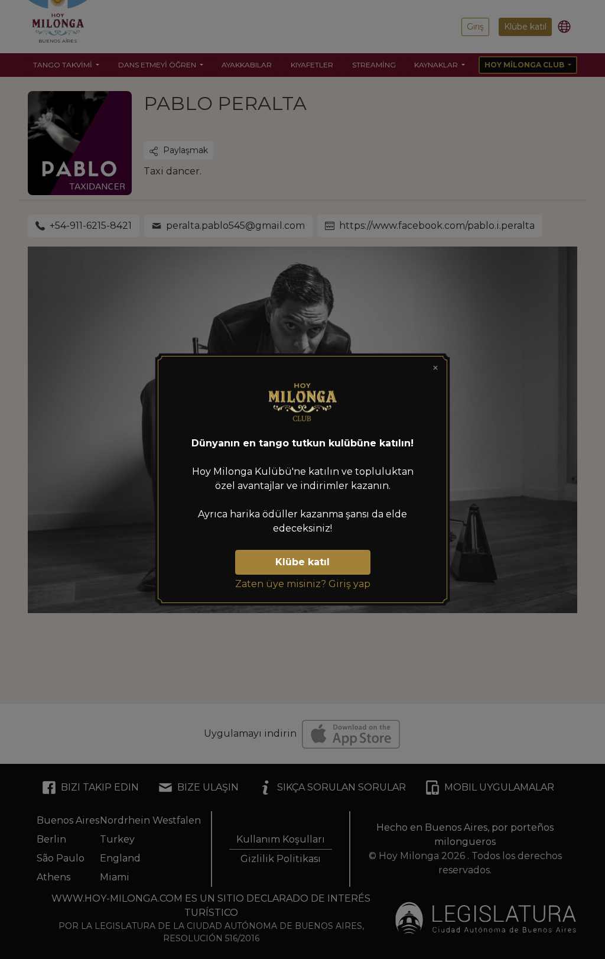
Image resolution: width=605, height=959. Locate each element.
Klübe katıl (302, 562)
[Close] (435, 367)
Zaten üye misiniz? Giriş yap (302, 583)
